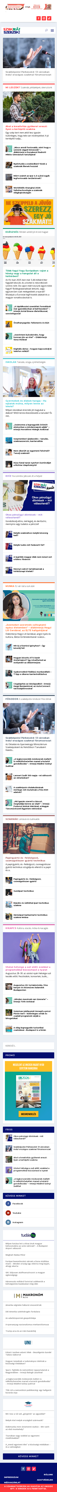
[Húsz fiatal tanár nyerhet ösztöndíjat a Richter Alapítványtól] (9, 464)
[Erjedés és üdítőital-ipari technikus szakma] (9, 904)
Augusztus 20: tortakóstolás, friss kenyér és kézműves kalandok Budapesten (31, 987)
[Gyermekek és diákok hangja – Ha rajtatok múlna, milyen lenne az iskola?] (29, 381)
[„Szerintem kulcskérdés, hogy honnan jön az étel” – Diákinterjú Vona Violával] (9, 336)
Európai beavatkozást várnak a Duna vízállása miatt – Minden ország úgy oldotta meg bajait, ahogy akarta (28, 1263)
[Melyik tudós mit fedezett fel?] (9, 546)
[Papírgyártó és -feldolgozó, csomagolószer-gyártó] (9, 880)
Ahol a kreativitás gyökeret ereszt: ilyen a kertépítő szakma (26, 127)
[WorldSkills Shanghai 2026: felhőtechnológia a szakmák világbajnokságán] (9, 189)
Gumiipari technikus (24, 891)
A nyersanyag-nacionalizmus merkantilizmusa (27, 1324)
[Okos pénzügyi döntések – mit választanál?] (29, 495)
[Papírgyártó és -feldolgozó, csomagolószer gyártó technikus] (29, 838)
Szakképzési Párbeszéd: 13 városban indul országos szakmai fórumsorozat (28, 73)
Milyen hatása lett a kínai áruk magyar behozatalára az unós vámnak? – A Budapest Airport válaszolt (27, 1246)
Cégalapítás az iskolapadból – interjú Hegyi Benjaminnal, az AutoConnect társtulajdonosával (32, 686)
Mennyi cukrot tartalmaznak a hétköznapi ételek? (29, 570)
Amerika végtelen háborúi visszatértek (23, 1305)
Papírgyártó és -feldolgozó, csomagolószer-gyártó (27, 880)
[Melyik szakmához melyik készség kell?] (9, 534)
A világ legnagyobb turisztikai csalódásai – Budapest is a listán (30, 1029)
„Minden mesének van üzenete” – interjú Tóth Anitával (31, 1000)
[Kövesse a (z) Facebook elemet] (38, 18)
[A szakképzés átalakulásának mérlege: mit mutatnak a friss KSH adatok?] (9, 789)
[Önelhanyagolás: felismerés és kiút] (9, 324)
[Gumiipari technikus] (9, 892)
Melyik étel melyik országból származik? (24, 1420)
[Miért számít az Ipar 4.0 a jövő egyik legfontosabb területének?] (9, 177)
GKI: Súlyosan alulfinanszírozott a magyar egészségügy (25, 1273)
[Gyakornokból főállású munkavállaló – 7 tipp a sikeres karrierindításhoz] (9, 673)
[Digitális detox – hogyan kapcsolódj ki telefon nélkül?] (9, 350)
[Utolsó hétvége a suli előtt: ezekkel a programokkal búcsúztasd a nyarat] (29, 947)
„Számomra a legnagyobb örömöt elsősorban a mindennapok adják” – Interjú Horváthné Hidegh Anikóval (31, 427)
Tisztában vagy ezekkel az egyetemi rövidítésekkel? (23, 1436)
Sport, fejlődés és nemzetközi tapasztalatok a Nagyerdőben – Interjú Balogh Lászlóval (27, 1371)
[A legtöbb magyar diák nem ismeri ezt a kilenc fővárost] (9, 558)
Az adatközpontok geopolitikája (21, 1318)
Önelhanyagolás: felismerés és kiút (31, 323)
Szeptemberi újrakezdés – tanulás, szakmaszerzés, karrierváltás (31, 440)
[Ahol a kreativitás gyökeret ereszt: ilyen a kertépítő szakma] (29, 107)
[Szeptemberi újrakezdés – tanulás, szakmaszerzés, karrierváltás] (9, 440)
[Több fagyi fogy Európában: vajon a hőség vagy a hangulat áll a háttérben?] (29, 251)
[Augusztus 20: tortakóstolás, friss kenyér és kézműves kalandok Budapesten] (9, 986)
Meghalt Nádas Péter (15, 1255)
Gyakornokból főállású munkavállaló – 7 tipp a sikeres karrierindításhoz (32, 673)
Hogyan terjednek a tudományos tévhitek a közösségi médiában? (26, 1362)
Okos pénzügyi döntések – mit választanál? (28, 1137)
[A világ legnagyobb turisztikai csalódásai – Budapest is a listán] (9, 1029)
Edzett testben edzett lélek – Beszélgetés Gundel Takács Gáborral (28, 1353)
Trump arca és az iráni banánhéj (21, 1331)
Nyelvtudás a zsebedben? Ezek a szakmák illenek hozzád (30, 165)
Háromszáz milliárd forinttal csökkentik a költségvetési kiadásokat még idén (25, 1282)
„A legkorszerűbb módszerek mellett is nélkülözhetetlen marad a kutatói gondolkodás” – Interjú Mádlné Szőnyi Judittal (29, 762)
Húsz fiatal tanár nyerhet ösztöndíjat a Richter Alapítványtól (32, 464)
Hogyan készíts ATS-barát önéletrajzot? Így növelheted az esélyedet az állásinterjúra (30, 660)
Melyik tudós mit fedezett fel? (29, 545)
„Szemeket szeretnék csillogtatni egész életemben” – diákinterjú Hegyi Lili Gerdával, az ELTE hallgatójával (28, 628)
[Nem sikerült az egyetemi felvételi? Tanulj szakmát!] (9, 452)
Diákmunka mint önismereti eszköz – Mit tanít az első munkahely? (27, 1427)
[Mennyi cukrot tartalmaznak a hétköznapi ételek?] (9, 570)
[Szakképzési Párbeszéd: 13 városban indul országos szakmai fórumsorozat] (29, 718)
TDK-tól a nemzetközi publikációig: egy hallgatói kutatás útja (28, 1391)
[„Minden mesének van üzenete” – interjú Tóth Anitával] (9, 1000)
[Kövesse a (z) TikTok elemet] (49, 18)
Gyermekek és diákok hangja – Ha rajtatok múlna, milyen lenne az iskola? (26, 404)
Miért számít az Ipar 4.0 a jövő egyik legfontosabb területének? (32, 177)
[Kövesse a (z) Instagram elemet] (44, 18)
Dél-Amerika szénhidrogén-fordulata (23, 1311)
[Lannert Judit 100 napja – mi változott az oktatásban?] (9, 777)
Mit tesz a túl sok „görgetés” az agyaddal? (25, 1414)
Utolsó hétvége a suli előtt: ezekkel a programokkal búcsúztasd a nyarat (28, 968)
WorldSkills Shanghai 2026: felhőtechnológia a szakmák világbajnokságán (28, 190)
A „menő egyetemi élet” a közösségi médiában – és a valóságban (28, 1445)
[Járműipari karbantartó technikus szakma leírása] (9, 916)
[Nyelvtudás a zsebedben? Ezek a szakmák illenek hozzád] (9, 165)
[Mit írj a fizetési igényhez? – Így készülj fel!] (9, 647)
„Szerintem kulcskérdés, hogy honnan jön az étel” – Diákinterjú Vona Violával (30, 337)
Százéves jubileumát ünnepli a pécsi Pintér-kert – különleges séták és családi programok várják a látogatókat (28, 1015)
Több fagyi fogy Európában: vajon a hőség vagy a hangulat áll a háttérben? (27, 273)
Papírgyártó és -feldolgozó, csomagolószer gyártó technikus (25, 859)
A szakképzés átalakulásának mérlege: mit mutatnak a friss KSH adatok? (31, 789)
